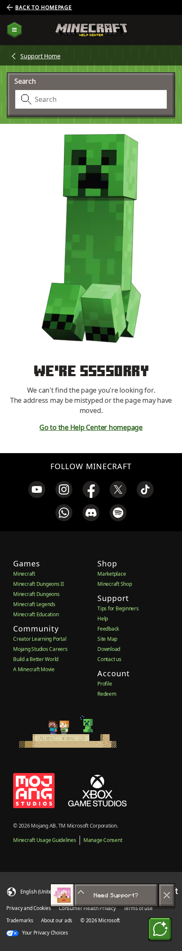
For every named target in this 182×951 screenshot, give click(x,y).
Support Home (40, 56)
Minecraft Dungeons (36, 594)
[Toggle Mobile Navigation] (14, 30)
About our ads (56, 920)
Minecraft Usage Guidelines (44, 840)
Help (102, 618)
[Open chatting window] (160, 929)
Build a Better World (35, 659)
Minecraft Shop (114, 584)
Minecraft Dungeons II (38, 584)
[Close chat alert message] (166, 895)
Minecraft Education (35, 614)
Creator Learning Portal (39, 638)
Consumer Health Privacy (87, 908)
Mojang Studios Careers (40, 649)
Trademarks (19, 920)
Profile (104, 683)
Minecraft (24, 573)
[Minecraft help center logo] (91, 30)
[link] (36, 489)
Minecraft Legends (34, 604)
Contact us (109, 659)
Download (108, 649)
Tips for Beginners (118, 608)
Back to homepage (43, 7)
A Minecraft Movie (34, 669)
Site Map (107, 638)
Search (25, 81)
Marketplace (111, 573)
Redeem (106, 693)
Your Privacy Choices (44, 932)
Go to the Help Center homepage (91, 427)
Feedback (108, 628)
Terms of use (138, 908)
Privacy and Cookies (28, 908)
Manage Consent (102, 840)
